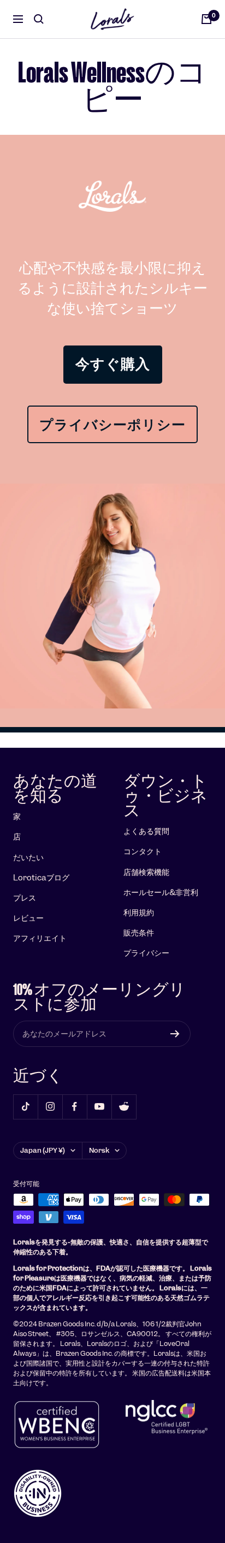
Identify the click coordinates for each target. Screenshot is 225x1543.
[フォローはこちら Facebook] (74, 1106)
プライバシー (146, 953)
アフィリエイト (40, 938)
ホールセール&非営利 (160, 892)
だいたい (28, 857)
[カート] (206, 19)
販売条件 (138, 932)
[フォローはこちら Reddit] (123, 1106)
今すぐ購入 (112, 364)
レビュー (28, 918)
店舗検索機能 (146, 872)
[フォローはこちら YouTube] (99, 1106)
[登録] (175, 1034)
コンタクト (142, 851)
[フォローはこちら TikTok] (25, 1106)
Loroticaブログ (41, 877)
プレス (24, 897)
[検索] (39, 19)
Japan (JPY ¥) (42, 1150)
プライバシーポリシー (112, 424)
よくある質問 (146, 831)
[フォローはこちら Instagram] (50, 1106)
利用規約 (138, 912)
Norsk (99, 1150)
